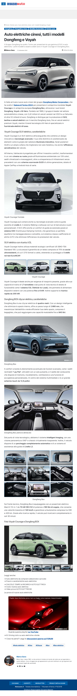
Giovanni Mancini (47, 690)
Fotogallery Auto (21, 29)
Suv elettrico (58, 645)
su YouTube (33, 632)
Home (7, 25)
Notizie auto (13, 25)
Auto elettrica (19, 645)
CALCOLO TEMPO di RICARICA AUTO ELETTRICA (26, 584)
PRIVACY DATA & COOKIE (57, 683)
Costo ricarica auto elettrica (17, 587)
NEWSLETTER (39, 683)
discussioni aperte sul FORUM (40, 639)
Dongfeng (9, 29)
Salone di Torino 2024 (23, 105)
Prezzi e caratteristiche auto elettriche (21, 581)
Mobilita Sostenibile (37, 29)
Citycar (39, 645)
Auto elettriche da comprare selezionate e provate (26, 579)
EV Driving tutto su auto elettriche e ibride (22, 635)
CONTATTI (27, 683)
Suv (48, 645)
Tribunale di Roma (48, 687)
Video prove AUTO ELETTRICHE (19, 589)
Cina (30, 645)
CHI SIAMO (15, 683)
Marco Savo (10, 50)
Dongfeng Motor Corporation (55, 102)
